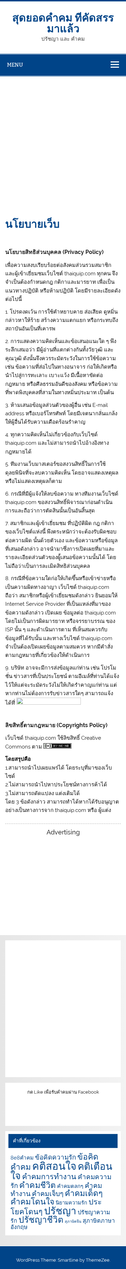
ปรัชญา (60, 1211)
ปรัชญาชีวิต (41, 1220)
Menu (15, 64)
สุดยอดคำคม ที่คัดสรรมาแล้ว (63, 22)
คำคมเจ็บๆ (47, 1194)
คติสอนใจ (54, 1166)
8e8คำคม (22, 1158)
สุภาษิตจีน (73, 1221)
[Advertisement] (63, 143)
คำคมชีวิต (37, 1185)
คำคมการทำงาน (49, 1176)
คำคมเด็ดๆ (84, 1193)
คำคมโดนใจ (32, 1201)
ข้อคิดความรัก (55, 1157)
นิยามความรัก (71, 1203)
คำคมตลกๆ (70, 1186)
